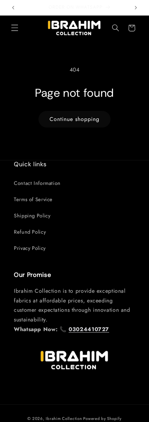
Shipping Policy (32, 215)
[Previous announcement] (13, 7)
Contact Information (37, 183)
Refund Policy (30, 232)
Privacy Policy (30, 248)
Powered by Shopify (102, 418)
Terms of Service (33, 199)
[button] (15, 28)
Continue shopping (75, 119)
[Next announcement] (135, 7)
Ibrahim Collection (64, 418)
